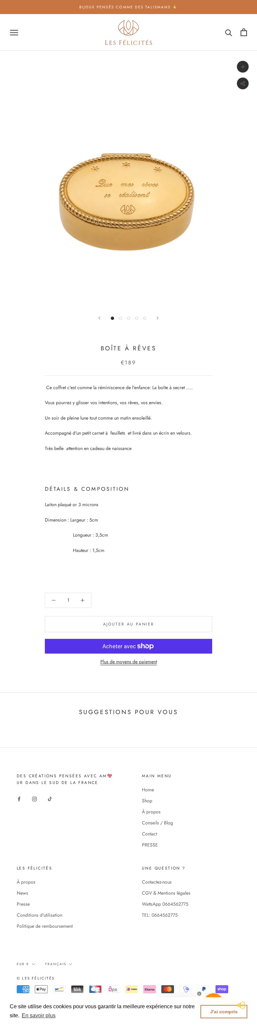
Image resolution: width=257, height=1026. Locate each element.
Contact (149, 833)
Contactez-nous (157, 882)
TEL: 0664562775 (160, 915)
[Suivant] (158, 318)
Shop (147, 800)
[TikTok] (50, 799)
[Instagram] (34, 799)
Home (148, 789)
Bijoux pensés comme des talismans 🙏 (128, 7)
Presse (23, 904)
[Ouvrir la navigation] (14, 32)
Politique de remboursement (45, 926)
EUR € (23, 963)
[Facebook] (19, 799)
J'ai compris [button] (224, 1011)
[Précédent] (99, 318)
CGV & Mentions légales (166, 893)
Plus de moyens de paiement (128, 661)
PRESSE (150, 844)
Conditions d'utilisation (39, 915)
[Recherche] (228, 32)
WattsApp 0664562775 (165, 904)
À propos (151, 811)
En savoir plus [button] (39, 1015)
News (22, 893)
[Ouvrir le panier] (244, 32)
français (55, 963)
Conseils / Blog (157, 822)
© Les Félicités (36, 978)
